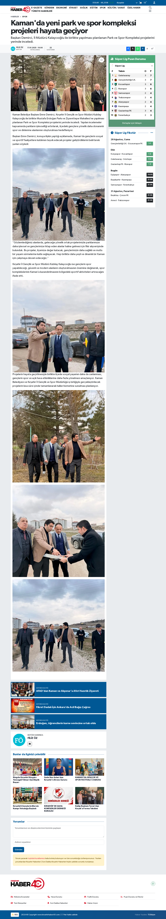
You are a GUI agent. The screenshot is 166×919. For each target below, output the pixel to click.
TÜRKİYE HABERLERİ (41, 11)
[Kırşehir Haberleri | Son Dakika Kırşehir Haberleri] (20, 9)
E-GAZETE (36, 8)
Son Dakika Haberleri (59, 903)
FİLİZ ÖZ (32, 738)
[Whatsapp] (153, 884)
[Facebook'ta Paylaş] (128, 49)
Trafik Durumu (93, 897)
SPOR (102, 8)
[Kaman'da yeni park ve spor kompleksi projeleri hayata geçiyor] (58, 83)
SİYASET (73, 8)
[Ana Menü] (150, 11)
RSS (16, 915)
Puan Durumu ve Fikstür (133, 897)
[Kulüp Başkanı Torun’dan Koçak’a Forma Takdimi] (89, 795)
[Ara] (150, 7)
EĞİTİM (94, 8)
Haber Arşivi (92, 903)
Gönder (18, 850)
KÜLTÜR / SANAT (116, 8)
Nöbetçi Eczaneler (22, 897)
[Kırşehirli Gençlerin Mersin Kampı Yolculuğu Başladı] (27, 795)
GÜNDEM (49, 8)
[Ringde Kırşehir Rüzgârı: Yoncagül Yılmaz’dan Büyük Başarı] (27, 767)
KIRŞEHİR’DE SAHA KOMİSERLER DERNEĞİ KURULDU (55, 808)
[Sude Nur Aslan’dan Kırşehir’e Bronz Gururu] (58, 767)
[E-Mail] (30, 744)
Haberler (15, 17)
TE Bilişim (151, 915)
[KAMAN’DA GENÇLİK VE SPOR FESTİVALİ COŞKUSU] (89, 767)
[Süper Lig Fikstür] (152, 133)
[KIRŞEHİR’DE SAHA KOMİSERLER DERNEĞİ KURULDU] (58, 795)
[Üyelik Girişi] (153, 3)
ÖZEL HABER (133, 8)
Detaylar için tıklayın (132, 123)
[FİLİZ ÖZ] (19, 740)
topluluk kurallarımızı (36, 858)
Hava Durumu (56, 897)
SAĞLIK (84, 8)
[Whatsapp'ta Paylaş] (137, 49)
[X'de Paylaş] (132, 49)
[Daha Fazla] (143, 49)
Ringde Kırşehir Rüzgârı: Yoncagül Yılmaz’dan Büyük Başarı (26, 779)
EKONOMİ (61, 8)
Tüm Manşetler (20, 903)
